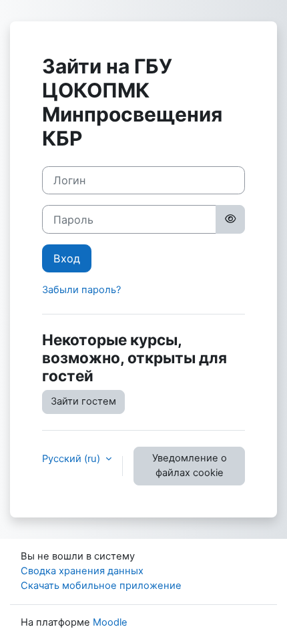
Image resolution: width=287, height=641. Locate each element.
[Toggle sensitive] (230, 219)
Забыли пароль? (81, 290)
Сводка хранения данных (82, 571)
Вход (66, 258)
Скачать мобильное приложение (101, 586)
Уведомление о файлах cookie (189, 465)
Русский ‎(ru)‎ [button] (72, 459)
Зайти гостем (83, 401)
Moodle (110, 622)
